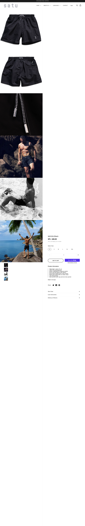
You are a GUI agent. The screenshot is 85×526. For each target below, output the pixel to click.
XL (67, 249)
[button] (78, 255)
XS (49, 249)
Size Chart (50, 291)
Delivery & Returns (52, 297)
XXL (72, 249)
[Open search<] (77, 5)
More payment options (72, 262)
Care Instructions (52, 294)
